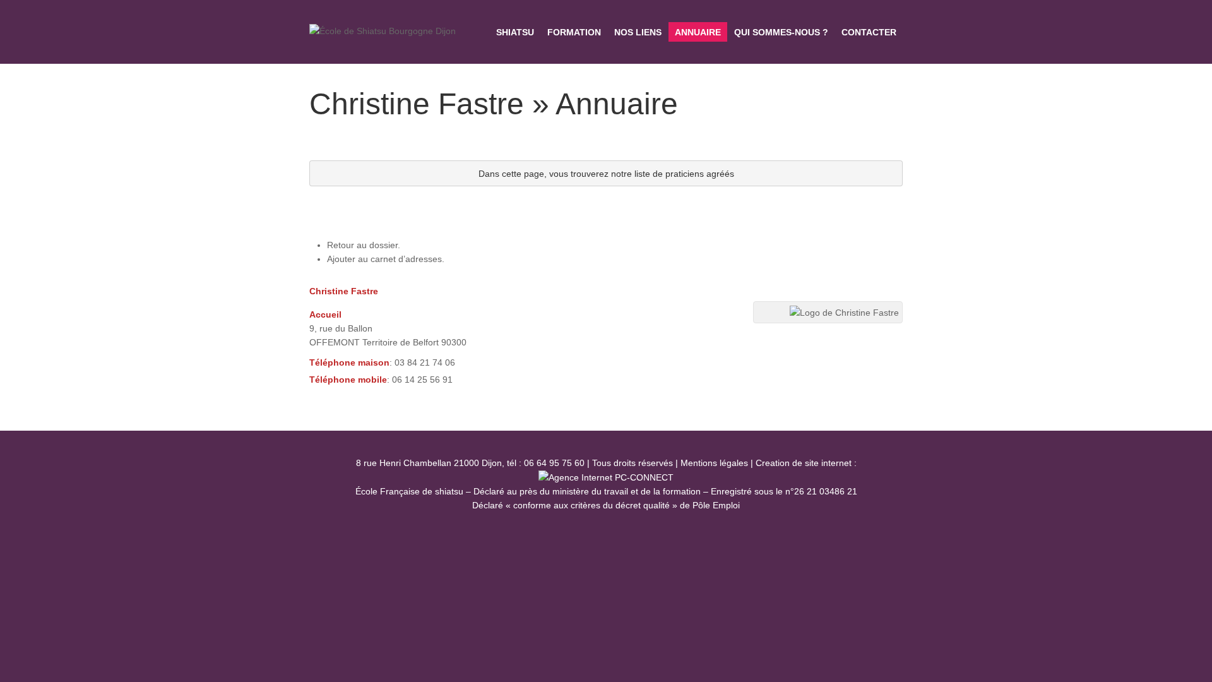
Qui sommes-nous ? (781, 32)
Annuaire (698, 32)
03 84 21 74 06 (425, 362)
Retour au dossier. (363, 245)
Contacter (868, 32)
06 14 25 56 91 (422, 379)
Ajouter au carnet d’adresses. (385, 259)
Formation (574, 32)
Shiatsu (515, 32)
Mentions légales (714, 463)
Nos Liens (638, 32)
